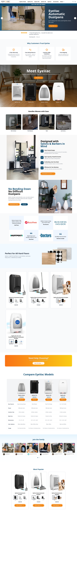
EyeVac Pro (30, 1)
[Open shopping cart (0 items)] (75, 1)
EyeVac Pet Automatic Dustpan (61, 297)
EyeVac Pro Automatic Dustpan (16, 297)
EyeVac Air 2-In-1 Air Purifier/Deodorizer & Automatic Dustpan (16, 337)
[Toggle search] (73, 1)
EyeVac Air (43, 1)
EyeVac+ (49, 1)
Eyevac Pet (36, 1)
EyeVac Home (23, 1)
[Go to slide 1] (37, 457)
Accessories (56, 1)
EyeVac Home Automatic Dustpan (38, 297)
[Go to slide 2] (39, 457)
